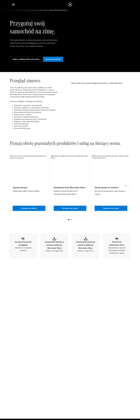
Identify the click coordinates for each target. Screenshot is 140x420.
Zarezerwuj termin (53, 59)
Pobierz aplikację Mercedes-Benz (25, 59)
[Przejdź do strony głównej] (70, 4)
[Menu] (13, 5)
